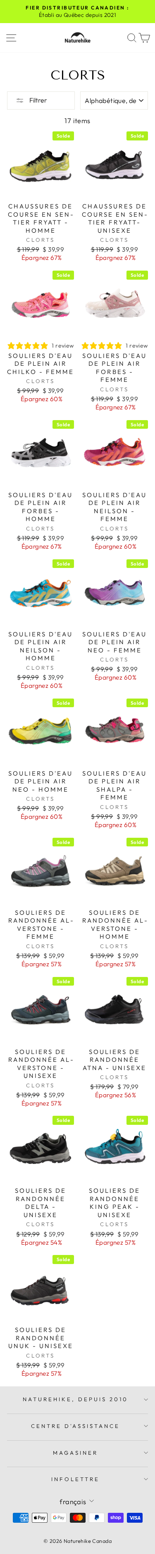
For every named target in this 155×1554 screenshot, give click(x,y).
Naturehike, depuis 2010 (75, 1399)
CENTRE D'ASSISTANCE (75, 1426)
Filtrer (37, 100)
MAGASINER (75, 1452)
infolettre (75, 1479)
